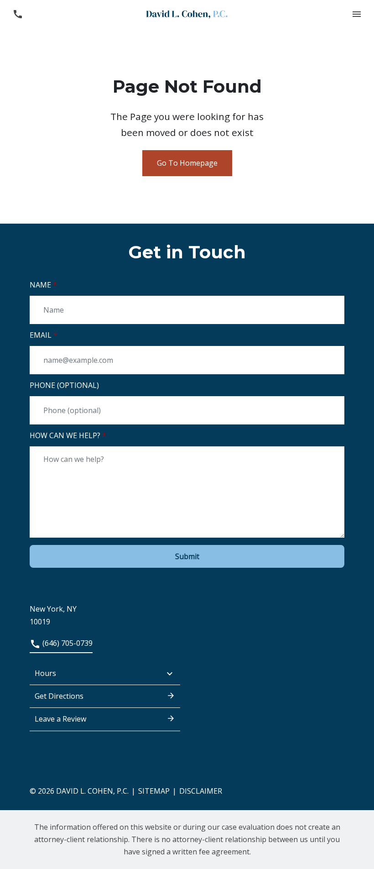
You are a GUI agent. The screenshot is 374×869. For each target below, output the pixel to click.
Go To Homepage (187, 163)
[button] (356, 14)
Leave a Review (60, 719)
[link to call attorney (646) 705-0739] (17, 14)
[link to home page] (187, 14)
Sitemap (154, 791)
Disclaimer (200, 791)
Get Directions (59, 696)
